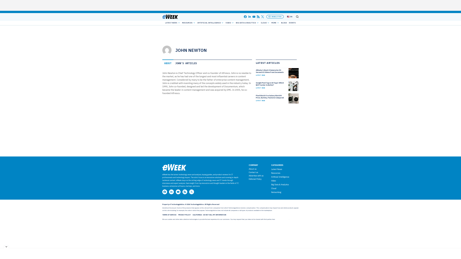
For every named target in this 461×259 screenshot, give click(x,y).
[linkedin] (249, 16)
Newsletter (277, 17)
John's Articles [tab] (186, 63)
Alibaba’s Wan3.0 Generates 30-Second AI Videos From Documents (270, 71)
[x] (262, 16)
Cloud (264, 23)
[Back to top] (456, 252)
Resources (275, 173)
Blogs (284, 23)
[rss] (258, 16)
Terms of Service (169, 215)
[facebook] (245, 16)
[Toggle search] (297, 16)
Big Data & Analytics (246, 23)
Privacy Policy (184, 215)
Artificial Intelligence (209, 23)
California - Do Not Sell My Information (209, 215)
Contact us (253, 172)
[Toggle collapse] (6, 246)
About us (253, 169)
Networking (276, 192)
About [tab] (167, 63)
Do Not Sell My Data (282, 219)
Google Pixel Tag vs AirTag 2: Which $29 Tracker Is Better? (270, 84)
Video (228, 23)
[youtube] (253, 16)
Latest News (171, 23)
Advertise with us (256, 176)
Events (292, 23)
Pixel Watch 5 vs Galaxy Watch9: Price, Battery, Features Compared (270, 96)
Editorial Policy (255, 179)
